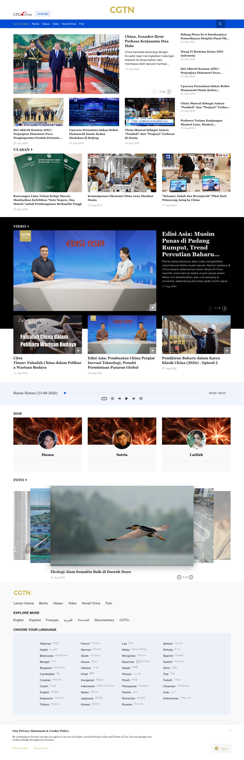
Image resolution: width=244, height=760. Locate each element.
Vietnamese (177, 698)
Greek (90, 655)
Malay (134, 649)
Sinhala (172, 649)
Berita (43, 603)
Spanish (173, 655)
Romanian (133, 698)
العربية (68, 620)
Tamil (170, 668)
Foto (109, 603)
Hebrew (90, 668)
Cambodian (50, 674)
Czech (48, 686)
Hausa (89, 662)
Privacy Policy (20, 748)
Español (35, 620)
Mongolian (134, 655)
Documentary (104, 620)
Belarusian (53, 655)
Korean (90, 704)
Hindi (87, 674)
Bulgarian (52, 668)
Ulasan (58, 603)
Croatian (50, 680)
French (90, 643)
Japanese (92, 698)
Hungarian (92, 680)
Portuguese (135, 686)
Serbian (173, 643)
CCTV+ (124, 620)
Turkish (172, 680)
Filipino (49, 704)
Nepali (130, 668)
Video (72, 603)
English (18, 620)
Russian (132, 704)
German (91, 649)
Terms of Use (41, 748)
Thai (169, 674)
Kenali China (91, 603)
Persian (131, 674)
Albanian (49, 643)
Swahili (173, 662)
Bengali (48, 662)
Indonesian (97, 686)
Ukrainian (176, 686)
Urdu (169, 692)
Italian (89, 692)
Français (52, 620)
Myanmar (136, 662)
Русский (83, 620)
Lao (127, 643)
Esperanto (52, 698)
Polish (130, 680)
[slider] (65, 393)
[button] (154, 91)
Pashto (130, 692)
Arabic (48, 649)
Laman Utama (23, 603)
